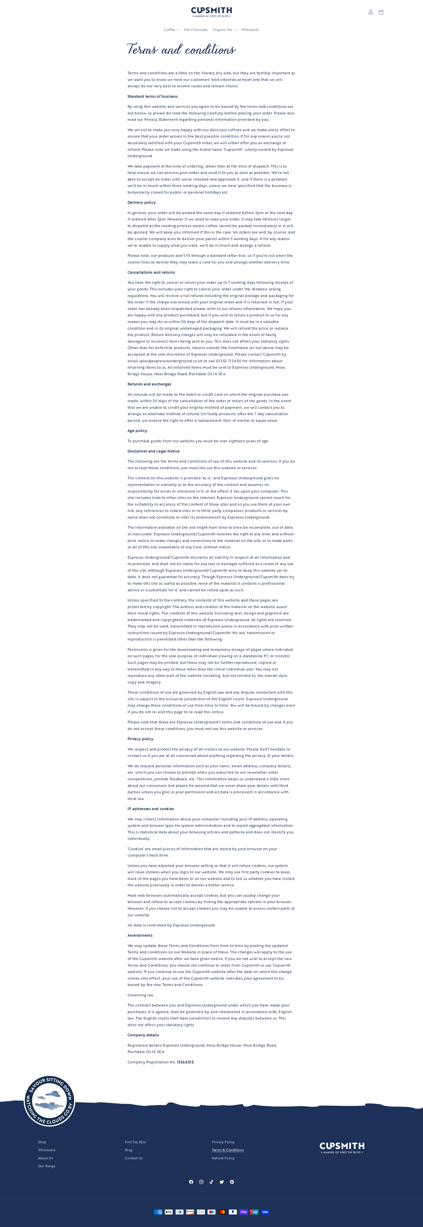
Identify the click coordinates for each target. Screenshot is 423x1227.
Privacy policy (237, 1220)
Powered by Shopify (187, 1220)
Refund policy (214, 1220)
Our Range (47, 1166)
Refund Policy (223, 1158)
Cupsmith (167, 1220)
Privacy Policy (223, 1142)
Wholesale (47, 1150)
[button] (171, 30)
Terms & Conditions (228, 1150)
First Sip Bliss (135, 1142)
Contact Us (134, 1158)
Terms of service (262, 1220)
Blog (128, 1150)
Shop (42, 1142)
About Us (45, 1158)
